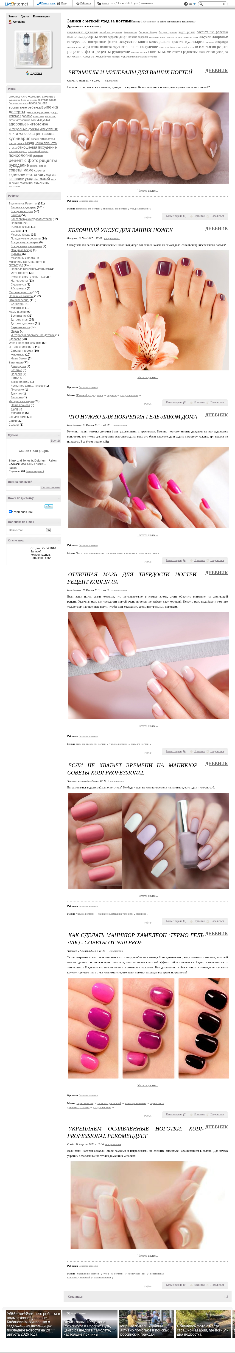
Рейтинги (85, 3)
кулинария (19, 138)
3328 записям (148, 21)
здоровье (18, 124)
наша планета (46, 143)
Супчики (16, 254)
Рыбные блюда (21, 226)
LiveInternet (17, 4)
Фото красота (19, 272)
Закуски (16, 215)
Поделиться (217, 215)
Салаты (16, 230)
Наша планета (20, 405)
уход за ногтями (139, 208)
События (17, 304)
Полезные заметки (21, 296)
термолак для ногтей (109, 1103)
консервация (30, 133)
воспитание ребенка (25, 107)
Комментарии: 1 (36, 463)
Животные (18, 308)
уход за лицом (113, 56)
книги (13, 134)
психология (20, 155)
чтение (44, 182)
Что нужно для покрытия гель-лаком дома (99, 553)
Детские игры (19, 319)
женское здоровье (20, 116)
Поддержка (186, 4)
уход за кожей (37, 179)
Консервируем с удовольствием (31, 219)
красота (48, 134)
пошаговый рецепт (38, 151)
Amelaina (10, 22)
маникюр (141, 913)
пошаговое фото (18, 151)
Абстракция (18, 288)
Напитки (16, 223)
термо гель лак (85, 1103)
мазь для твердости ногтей (91, 743)
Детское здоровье (22, 323)
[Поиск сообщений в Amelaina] (49, 506)
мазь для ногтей (139, 743)
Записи (12, 16)
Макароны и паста (23, 258)
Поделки (16, 374)
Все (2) (55, 440)
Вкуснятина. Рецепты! (23, 203)
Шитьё (15, 378)
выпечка (49, 107)
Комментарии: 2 (35, 471)
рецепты (48, 160)
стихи (38, 175)
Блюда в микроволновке (26, 246)
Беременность (20, 327)
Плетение (17, 389)
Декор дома (18, 366)
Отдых (15, 331)
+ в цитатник (110, 80)
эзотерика (14, 186)
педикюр (112, 395)
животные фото (168, 36)
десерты (17, 112)
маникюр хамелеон (135, 1103)
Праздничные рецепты (26, 238)
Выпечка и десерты (23, 207)
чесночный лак (136, 1273)
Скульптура (18, 284)
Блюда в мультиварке (25, 242)
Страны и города (22, 350)
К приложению (50, 487)
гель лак (130, 553)
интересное (37, 124)
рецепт (39, 156)
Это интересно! (19, 300)
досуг (54, 112)
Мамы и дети (17, 311)
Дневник (216, 70)
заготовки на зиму (25, 120)
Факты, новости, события (25, 343)
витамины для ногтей (88, 208)
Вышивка (17, 397)
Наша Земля (19, 358)
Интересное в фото (21, 346)
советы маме (21, 170)
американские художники (25, 96)
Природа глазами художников (30, 269)
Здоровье (15, 339)
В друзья (36, 73)
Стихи (13, 420)
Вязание (16, 370)
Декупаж (16, 393)
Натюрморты (19, 280)
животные (38, 116)
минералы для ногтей (115, 208)
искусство (48, 129)
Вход (64, 3)
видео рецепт (38, 103)
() (184, 215)
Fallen (13, 468)
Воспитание (19, 315)
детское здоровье (37, 112)
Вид (192, 4)
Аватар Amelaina (33, 49)
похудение (47, 147)
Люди (14, 409)
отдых (13, 147)
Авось (105, 3)
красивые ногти (102, 1277)
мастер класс (17, 143)
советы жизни (38, 165)
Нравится (199, 215)
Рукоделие (16, 362)
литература (47, 139)
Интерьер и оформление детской (33, 335)
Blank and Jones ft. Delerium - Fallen (32, 460)
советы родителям (185, 52)
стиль (29, 175)
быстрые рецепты (18, 103)
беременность (29, 100)
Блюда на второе (22, 211)
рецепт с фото (24, 160)
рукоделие (19, 165)
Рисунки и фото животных (28, 276)
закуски (43, 120)
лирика (35, 139)
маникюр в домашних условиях (115, 913)
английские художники (111, 32)
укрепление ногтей (88, 1273)
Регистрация (48, 3)
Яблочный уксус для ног (89, 395)
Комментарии (41, 16)
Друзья (25, 16)
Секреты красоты (20, 292)
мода (29, 143)
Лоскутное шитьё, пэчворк (28, 385)
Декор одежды (20, 381)
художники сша (29, 182)
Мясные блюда (20, 234)
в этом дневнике (22, 512)
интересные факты (24, 129)
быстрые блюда (47, 99)
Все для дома (17, 416)
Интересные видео (21, 401)
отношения (27, 147)
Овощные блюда (21, 250)
